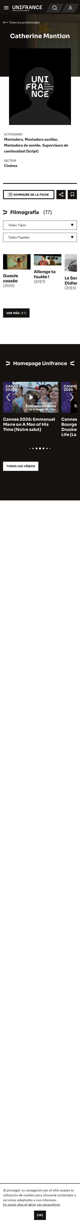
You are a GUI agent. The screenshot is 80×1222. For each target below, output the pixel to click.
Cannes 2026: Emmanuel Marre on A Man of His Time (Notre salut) (29, 424)
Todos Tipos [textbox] (17, 225)
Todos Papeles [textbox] (19, 237)
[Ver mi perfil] (70, 8)
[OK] (40, 1215)
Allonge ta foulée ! (45, 274)
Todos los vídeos (20, 466)
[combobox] (40, 225)
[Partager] (61, 194)
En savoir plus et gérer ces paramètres (31, 1204)
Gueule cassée (10, 278)
